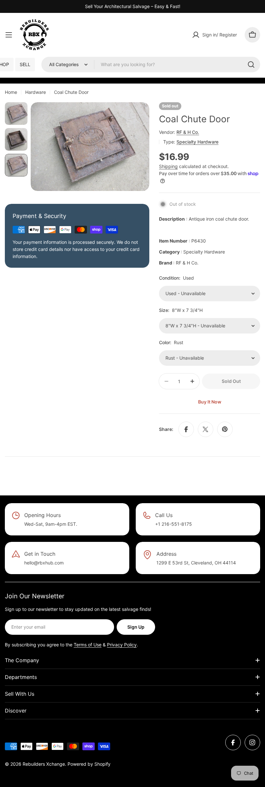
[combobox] (150, 64)
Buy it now (209, 401)
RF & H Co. (187, 132)
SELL (25, 64)
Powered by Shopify (89, 764)
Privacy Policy (122, 644)
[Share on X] (205, 429)
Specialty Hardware (197, 141)
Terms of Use (87, 644)
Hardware (35, 92)
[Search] (251, 64)
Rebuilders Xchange (44, 764)
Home (11, 92)
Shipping (168, 166)
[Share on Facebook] (186, 429)
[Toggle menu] (9, 35)
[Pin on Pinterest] (225, 429)
